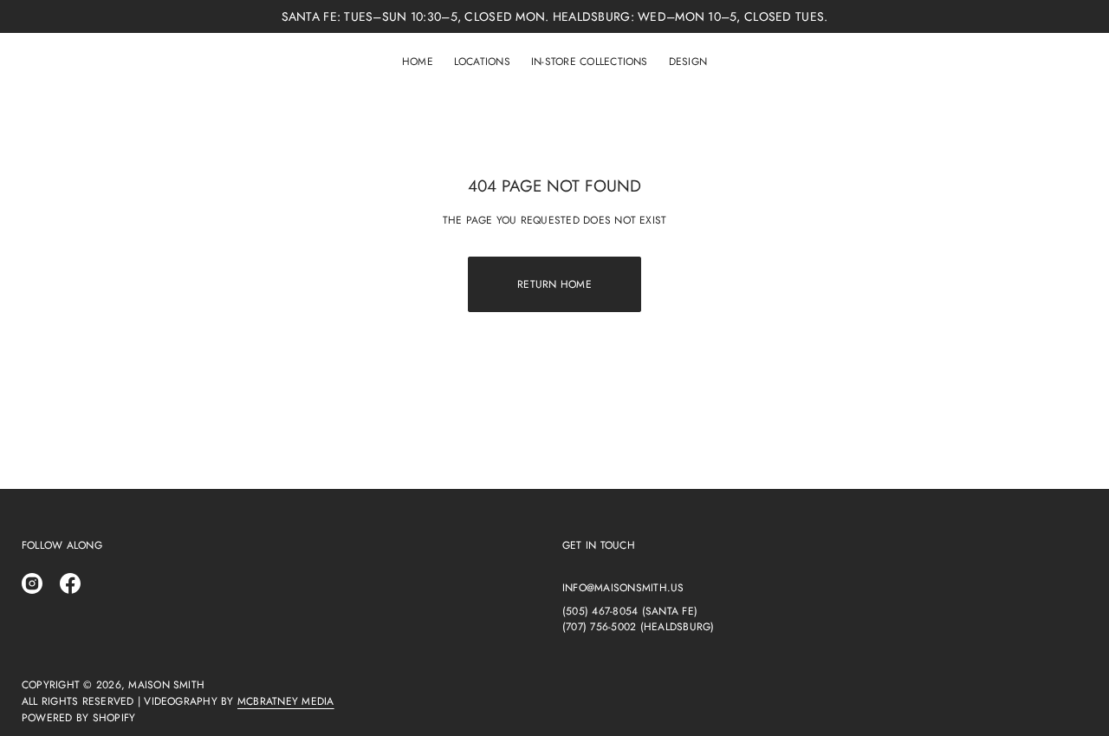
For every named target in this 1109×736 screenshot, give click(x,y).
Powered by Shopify (78, 718)
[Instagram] (32, 583)
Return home (554, 284)
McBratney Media (285, 701)
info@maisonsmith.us (623, 588)
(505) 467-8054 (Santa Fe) (629, 611)
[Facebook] (70, 583)
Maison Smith (166, 685)
